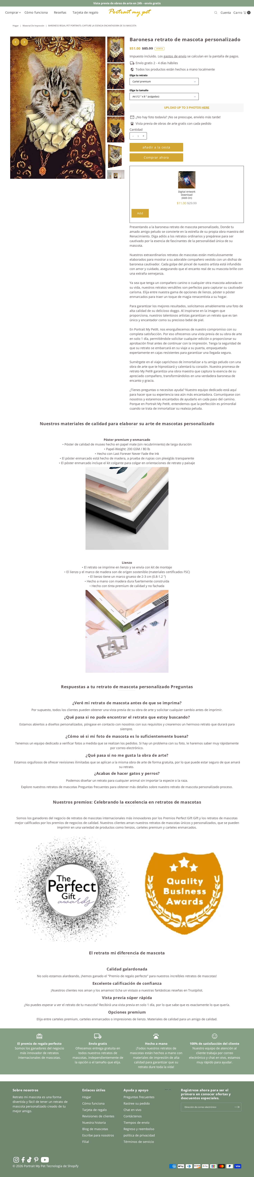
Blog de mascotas (95, 1129)
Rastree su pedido (137, 1103)
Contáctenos (133, 1116)
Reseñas (60, 12)
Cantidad (136, 129)
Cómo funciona (36, 12)
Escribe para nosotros (98, 1135)
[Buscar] (216, 12)
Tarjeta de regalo (85, 12)
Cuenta (226, 13)
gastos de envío (175, 56)
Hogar (16, 25)
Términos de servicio (139, 1142)
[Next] (24, 42)
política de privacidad (139, 1135)
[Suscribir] (237, 1107)
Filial (85, 1142)
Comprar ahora (156, 157)
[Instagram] (16, 1159)
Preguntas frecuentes (139, 1097)
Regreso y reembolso (139, 1129)
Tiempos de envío (136, 1122)
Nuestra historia (94, 1122)
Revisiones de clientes (98, 1116)
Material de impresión (33, 25)
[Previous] (16, 42)
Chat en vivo (132, 1110)
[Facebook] (23, 1159)
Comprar (11, 12)
